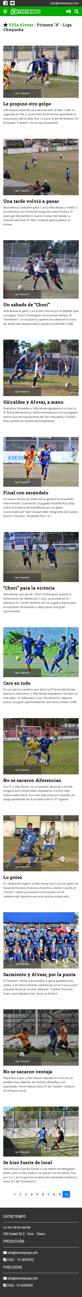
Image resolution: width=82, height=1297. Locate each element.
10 (66, 1194)
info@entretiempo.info (65, 3)
